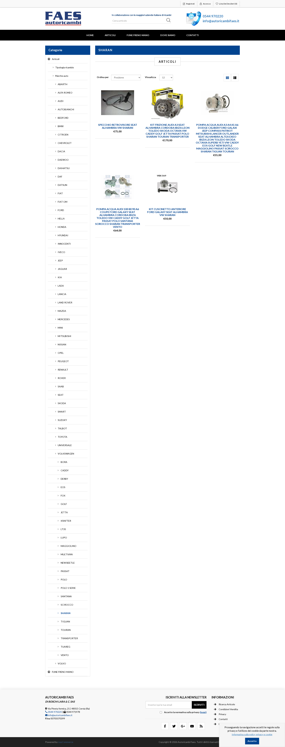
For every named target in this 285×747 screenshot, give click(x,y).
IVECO (61, 252)
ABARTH (62, 84)
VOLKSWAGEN (66, 453)
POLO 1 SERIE (68, 588)
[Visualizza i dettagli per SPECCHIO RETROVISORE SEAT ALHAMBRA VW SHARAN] (117, 102)
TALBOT (62, 428)
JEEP (60, 260)
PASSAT (65, 571)
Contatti (192, 35)
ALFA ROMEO (65, 92)
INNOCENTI (64, 243)
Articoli (110, 35)
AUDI (60, 101)
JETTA (64, 512)
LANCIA (62, 294)
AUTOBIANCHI (66, 109)
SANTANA (66, 596)
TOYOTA (62, 436)
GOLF (64, 504)
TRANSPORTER (69, 638)
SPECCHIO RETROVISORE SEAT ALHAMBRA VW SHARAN (117, 126)
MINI (60, 327)
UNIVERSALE (65, 445)
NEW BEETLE (68, 562)
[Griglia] (227, 77)
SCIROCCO (67, 604)
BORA (64, 462)
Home (90, 35)
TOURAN (66, 629)
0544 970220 (213, 16)
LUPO (64, 537)
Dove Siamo (167, 35)
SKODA (62, 403)
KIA (60, 277)
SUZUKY (62, 420)
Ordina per (103, 77)
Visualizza (150, 77)
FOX (63, 495)
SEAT (60, 394)
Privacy (222, 714)
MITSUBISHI (64, 336)
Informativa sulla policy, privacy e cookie (252, 734)
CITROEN (63, 134)
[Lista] (234, 77)
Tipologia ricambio (64, 67)
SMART (62, 411)
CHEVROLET (65, 143)
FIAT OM (62, 201)
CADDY (65, 470)
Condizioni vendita (228, 709)
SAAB (61, 386)
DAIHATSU (64, 168)
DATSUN (62, 185)
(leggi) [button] (203, 712)
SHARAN (65, 613)
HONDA (62, 227)
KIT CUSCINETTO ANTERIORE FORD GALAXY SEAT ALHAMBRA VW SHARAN (167, 211)
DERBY (64, 478)
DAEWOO (63, 159)
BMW (60, 126)
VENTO (65, 655)
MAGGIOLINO (68, 546)
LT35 (63, 529)
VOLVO (62, 663)
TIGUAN (65, 621)
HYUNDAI (63, 235)
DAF (60, 176)
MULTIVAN (67, 554)
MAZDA (62, 310)
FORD (61, 210)
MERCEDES (64, 319)
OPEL (61, 352)
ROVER (62, 378)
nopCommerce (65, 742)
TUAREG (65, 646)
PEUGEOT (63, 361)
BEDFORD (63, 117)
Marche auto (61, 75)
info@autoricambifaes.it (221, 21)
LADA (61, 285)
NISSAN (62, 344)
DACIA (61, 151)
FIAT (60, 193)
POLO (64, 579)
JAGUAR (62, 268)
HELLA (61, 218)
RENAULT (63, 369)
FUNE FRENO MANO (138, 35)
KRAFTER (66, 520)
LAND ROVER (65, 302)
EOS (63, 487)
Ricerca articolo (227, 704)
